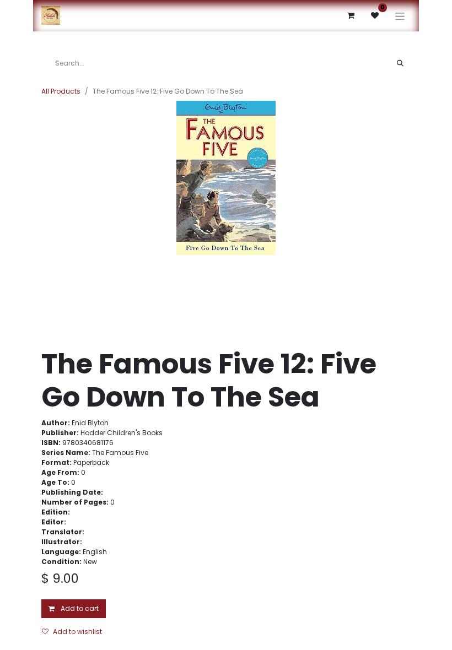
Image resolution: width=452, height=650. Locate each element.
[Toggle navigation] (400, 15)
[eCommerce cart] (350, 15)
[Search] (400, 63)
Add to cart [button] (79, 608)
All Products (60, 91)
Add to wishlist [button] (77, 631)
